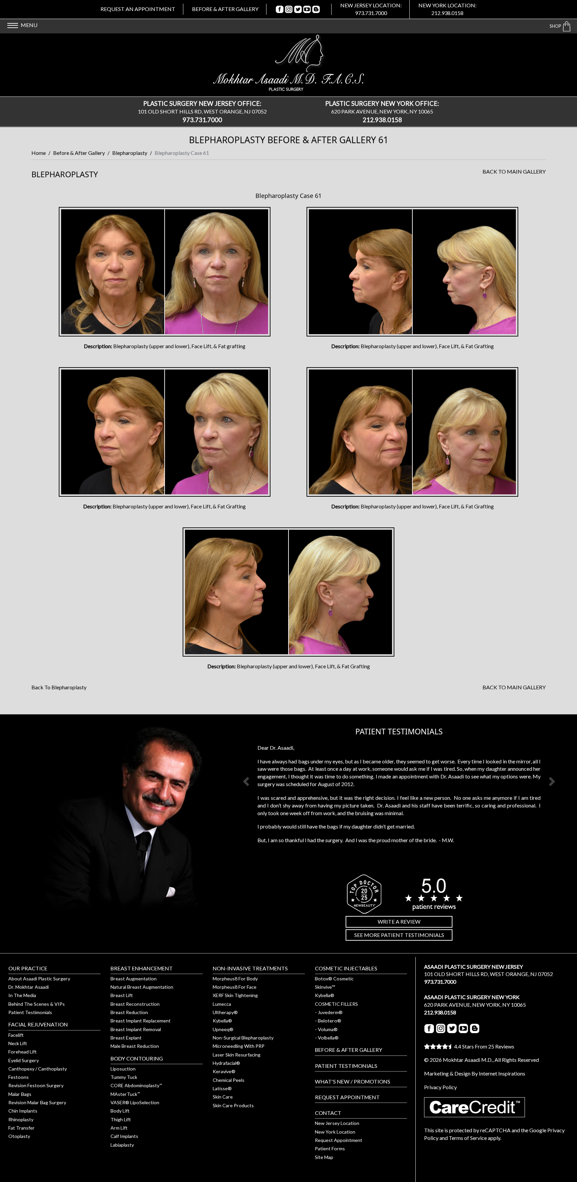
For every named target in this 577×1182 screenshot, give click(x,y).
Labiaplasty (122, 1145)
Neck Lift (17, 1043)
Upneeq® (223, 1029)
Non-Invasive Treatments (250, 968)
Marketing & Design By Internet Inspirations (474, 1073)
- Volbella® (327, 1037)
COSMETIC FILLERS (336, 1004)
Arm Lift (119, 1128)
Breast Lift (122, 995)
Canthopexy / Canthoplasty (37, 1069)
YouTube (307, 9)
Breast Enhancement (142, 968)
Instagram (289, 9)
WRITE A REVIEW (399, 921)
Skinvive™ (325, 987)
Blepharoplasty (129, 153)
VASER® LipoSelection (135, 1102)
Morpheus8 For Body (235, 978)
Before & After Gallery (79, 153)
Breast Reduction (129, 1012)
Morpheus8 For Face (234, 987)
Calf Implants (124, 1136)
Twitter (298, 9)
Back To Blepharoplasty (58, 687)
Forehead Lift (22, 1051)
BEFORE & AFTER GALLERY (225, 9)
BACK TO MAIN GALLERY (514, 171)
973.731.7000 (371, 13)
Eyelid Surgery (23, 1060)
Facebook (279, 9)
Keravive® (224, 1071)
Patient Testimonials (30, 1012)
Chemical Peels (228, 1080)
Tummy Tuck (124, 1077)
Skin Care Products (233, 1105)
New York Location (335, 1132)
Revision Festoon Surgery (35, 1085)
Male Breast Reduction (135, 1046)
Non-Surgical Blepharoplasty (243, 1037)
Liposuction (123, 1069)
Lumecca (222, 1004)
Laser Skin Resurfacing (236, 1054)
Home (38, 153)
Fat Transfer (21, 1128)
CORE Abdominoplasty (137, 1085)
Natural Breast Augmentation (142, 987)
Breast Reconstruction (135, 1004)
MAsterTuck (126, 1094)
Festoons (18, 1077)
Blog (316, 9)
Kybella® (222, 1020)
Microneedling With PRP (238, 1046)
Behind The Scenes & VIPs (36, 1004)
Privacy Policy (440, 1087)
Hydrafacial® (226, 1063)
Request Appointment (347, 1097)
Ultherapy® (225, 1012)
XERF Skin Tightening (235, 995)
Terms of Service (468, 1138)
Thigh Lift (121, 1119)
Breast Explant (126, 1037)
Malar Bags (19, 1094)
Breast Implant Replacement (141, 1020)
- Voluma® (326, 1029)
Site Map (324, 1157)
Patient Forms (330, 1148)
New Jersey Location (337, 1123)
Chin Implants (22, 1111)
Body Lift (120, 1111)
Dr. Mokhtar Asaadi (28, 987)
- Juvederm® (329, 1012)
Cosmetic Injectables (346, 968)
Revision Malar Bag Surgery (37, 1102)
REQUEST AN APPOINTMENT (138, 9)
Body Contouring (137, 1058)
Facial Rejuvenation (38, 1024)
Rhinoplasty (20, 1119)
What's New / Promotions (352, 1081)
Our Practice (27, 968)
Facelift (16, 1035)
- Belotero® (328, 1020)
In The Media (22, 995)
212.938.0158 (447, 13)
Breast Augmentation (134, 978)
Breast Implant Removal (136, 1029)
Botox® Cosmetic (334, 978)
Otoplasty (19, 1136)
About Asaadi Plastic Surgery (39, 978)
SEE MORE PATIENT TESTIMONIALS (399, 935)
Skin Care (223, 1097)
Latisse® (222, 1088)
